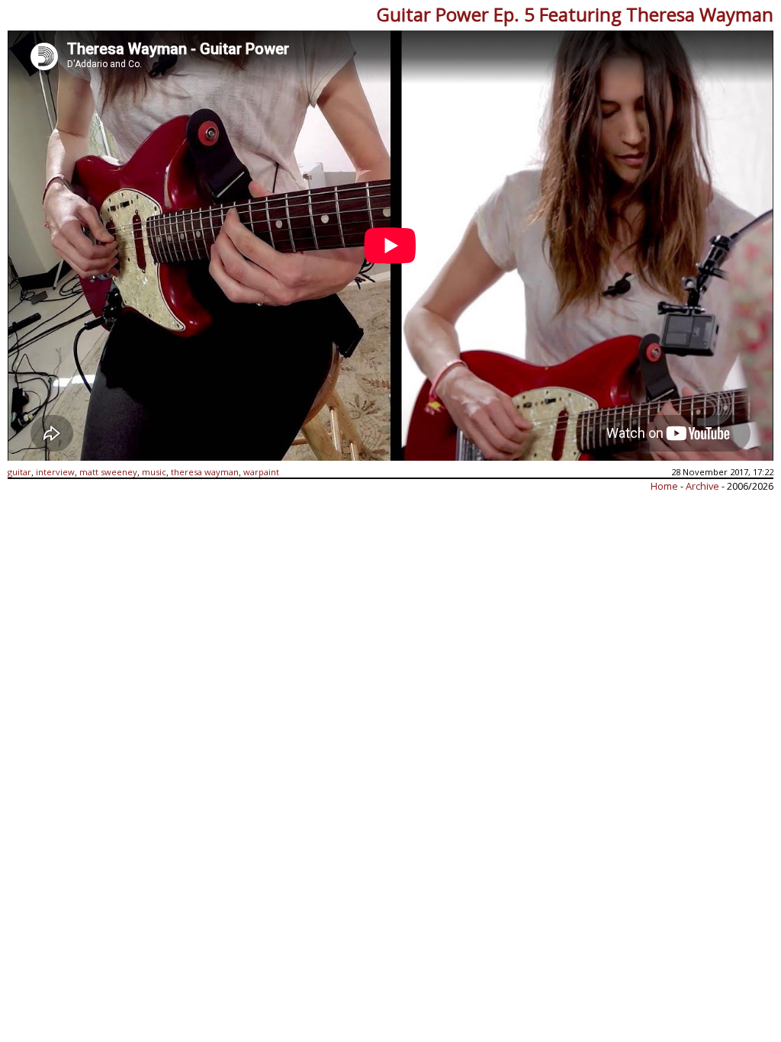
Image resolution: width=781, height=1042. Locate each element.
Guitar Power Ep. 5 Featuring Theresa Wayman (575, 14)
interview (55, 472)
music (154, 472)
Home (664, 486)
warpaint (261, 472)
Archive (704, 486)
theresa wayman (205, 472)
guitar (19, 472)
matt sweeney (108, 472)
